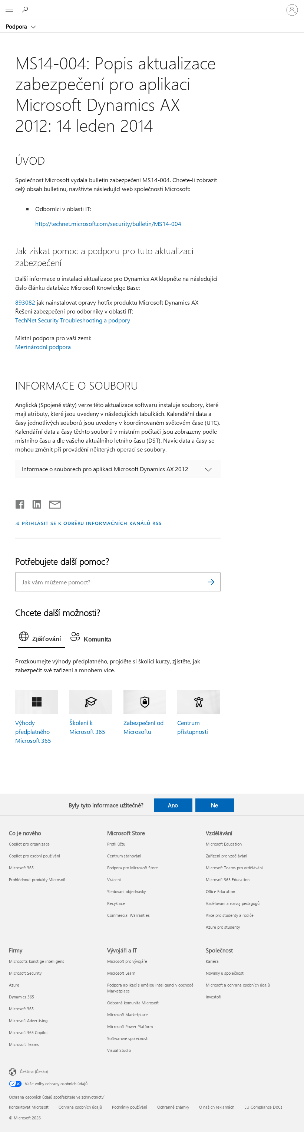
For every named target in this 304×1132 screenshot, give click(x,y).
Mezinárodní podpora (43, 347)
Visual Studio (119, 1050)
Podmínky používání (129, 1107)
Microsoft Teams (24, 1044)
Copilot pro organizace (29, 844)
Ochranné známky (173, 1107)
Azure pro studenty (223, 927)
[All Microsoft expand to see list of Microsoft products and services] (9, 10)
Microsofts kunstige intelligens (36, 961)
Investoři (213, 997)
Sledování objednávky (126, 891)
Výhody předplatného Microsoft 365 (33, 731)
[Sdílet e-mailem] (51, 502)
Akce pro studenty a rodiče (230, 915)
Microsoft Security (25, 973)
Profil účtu (116, 844)
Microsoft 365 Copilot (28, 1032)
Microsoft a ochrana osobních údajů (238, 985)
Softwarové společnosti (128, 1038)
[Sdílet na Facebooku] (20, 502)
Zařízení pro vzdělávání (226, 856)
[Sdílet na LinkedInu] (34, 502)
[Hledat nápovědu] (26, 10)
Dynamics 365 (21, 997)
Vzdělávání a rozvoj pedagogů (233, 903)
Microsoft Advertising (28, 1020)
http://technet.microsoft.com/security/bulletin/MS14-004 (108, 223)
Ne (214, 805)
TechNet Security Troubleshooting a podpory (72, 320)
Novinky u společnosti (225, 973)
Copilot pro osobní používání (34, 856)
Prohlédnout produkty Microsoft (37, 879)
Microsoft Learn (121, 973)
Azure (14, 985)
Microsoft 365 (21, 867)
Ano (173, 805)
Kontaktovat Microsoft (29, 1107)
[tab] (41, 638)
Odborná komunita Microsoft (133, 1002)
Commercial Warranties (128, 915)
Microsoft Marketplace (127, 1014)
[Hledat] (211, 581)
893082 (25, 302)
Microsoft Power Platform (130, 1026)
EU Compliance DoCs (263, 1107)
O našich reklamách (216, 1107)
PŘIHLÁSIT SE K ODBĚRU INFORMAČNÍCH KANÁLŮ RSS (92, 523)
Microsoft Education (224, 844)
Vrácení (114, 879)
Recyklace (116, 903)
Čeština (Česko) (34, 1071)
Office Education (220, 891)
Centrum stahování (124, 856)
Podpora (17, 26)
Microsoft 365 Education (228, 879)
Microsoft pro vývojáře (127, 961)
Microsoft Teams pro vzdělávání (234, 867)
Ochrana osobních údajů (80, 1107)
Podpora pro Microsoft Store (132, 867)
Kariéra (212, 961)
